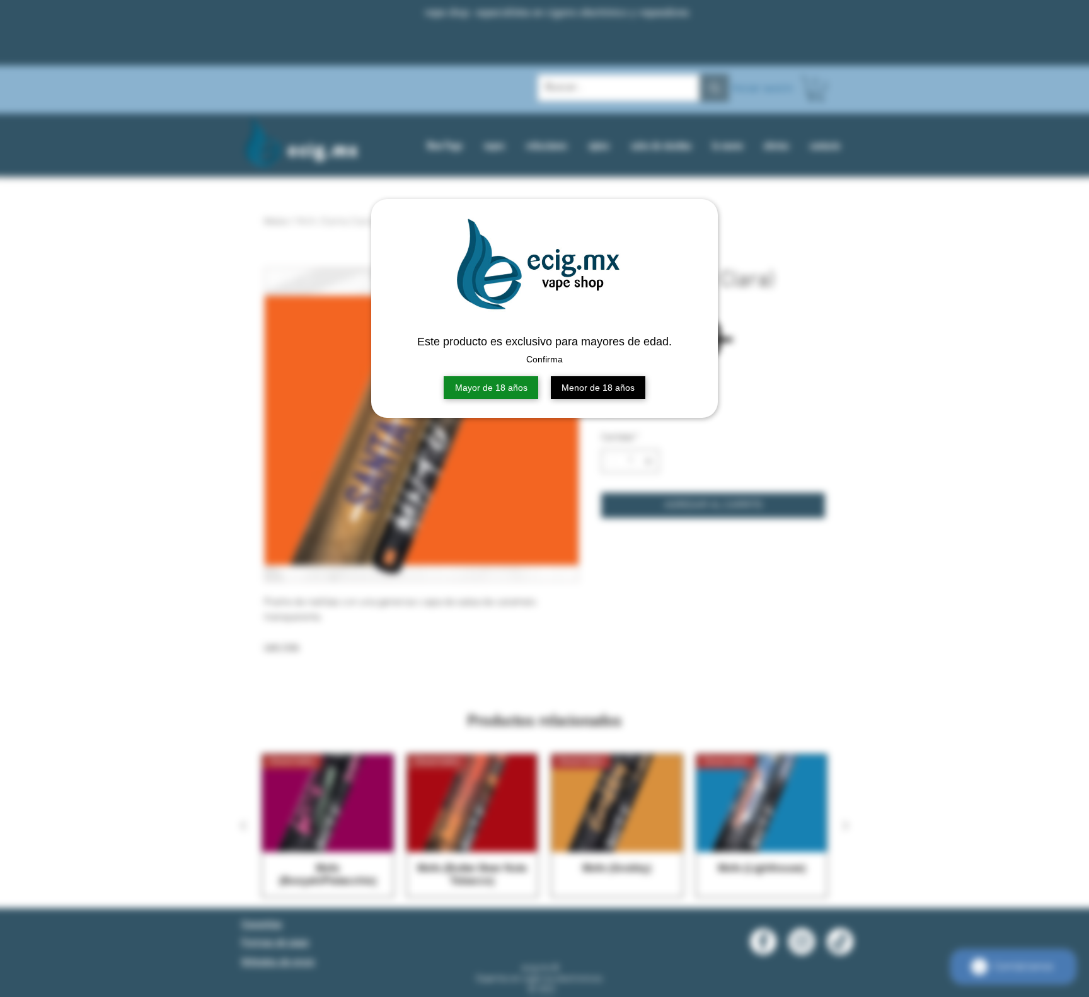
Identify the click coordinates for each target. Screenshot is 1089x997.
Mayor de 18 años (491, 388)
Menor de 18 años (598, 388)
